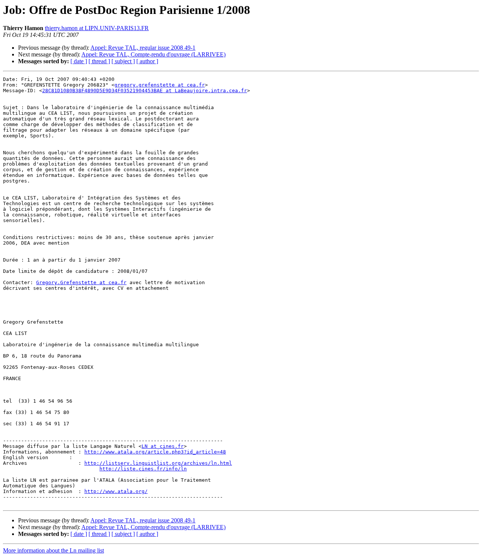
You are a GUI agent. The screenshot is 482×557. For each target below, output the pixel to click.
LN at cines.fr (163, 446)
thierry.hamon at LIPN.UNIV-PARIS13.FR (97, 28)
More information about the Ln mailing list (53, 550)
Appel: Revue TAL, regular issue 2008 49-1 (142, 47)
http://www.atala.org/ (116, 491)
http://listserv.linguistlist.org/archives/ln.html (158, 463)
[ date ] (78, 61)
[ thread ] (99, 61)
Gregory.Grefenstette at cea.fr (81, 282)
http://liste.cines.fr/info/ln (143, 469)
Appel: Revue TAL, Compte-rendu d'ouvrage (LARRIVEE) (153, 54)
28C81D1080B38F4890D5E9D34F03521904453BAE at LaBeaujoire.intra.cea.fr (144, 90)
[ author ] (147, 61)
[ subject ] (123, 61)
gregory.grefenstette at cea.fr (159, 85)
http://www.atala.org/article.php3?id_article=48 (155, 452)
